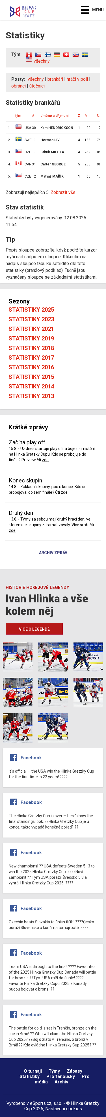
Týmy (54, 1071)
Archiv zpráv (53, 553)
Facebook (31, 757)
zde (45, 460)
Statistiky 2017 (31, 357)
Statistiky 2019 (31, 338)
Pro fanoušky (60, 1076)
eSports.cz (40, 1103)
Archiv (61, 1082)
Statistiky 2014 (31, 386)
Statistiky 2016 (31, 367)
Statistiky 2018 (31, 348)
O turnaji (33, 1071)
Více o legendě (34, 629)
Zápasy (74, 1071)
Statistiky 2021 (31, 328)
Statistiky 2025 (31, 309)
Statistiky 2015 (31, 376)
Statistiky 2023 (31, 319)
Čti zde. (61, 492)
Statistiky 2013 (31, 396)
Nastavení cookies (63, 1108)
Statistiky (30, 1076)
